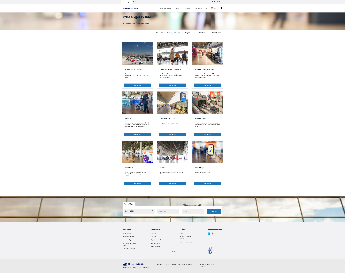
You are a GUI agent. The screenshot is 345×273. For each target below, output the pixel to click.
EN (215, 8)
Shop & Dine (216, 33)
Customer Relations (185, 265)
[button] (206, 8)
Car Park (202, 33)
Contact (168, 265)
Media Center (127, 233)
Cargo (181, 233)
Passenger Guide (173, 33)
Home (125, 23)
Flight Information (156, 240)
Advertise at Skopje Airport (185, 238)
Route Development (186, 242)
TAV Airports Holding (129, 249)
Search (214, 211)
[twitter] (170, 251)
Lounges (153, 233)
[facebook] (168, 251)
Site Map (160, 265)
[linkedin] (174, 251)
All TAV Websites (216, 2)
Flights (187, 33)
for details (137, 85)
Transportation (155, 243)
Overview (159, 33)
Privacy (174, 265)
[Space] (131, 8)
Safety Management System (129, 244)
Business (136, 2)
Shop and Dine (155, 246)
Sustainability (127, 240)
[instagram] (172, 251)
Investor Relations (128, 237)
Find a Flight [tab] (129, 204)
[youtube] (176, 251)
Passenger (126, 2)
